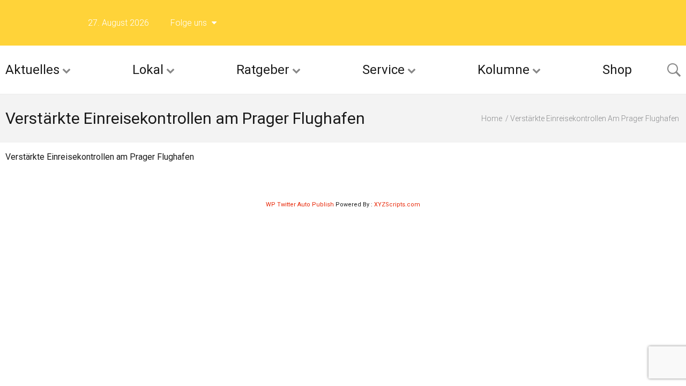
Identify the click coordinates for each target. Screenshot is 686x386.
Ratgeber (262, 69)
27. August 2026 (118, 23)
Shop (617, 69)
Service (383, 69)
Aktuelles (32, 69)
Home (491, 118)
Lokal (147, 69)
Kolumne (504, 69)
